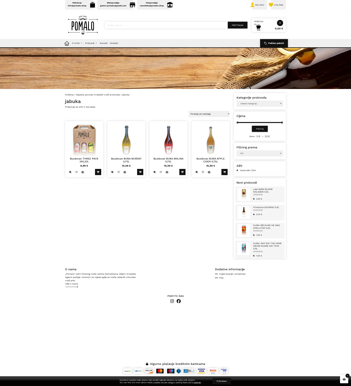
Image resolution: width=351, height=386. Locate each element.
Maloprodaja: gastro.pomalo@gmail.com (113, 4)
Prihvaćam (222, 381)
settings (197, 382)
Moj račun (259, 5)
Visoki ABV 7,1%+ (248, 170)
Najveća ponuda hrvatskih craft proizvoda (98, 94)
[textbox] (259, 104)
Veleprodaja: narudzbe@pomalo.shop (152, 4)
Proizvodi (89, 43)
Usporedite (83, 172)
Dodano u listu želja (76, 172)
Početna (69, 94)
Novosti (103, 43)
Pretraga (237, 25)
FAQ (221, 277)
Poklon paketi (276, 43)
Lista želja (278, 5)
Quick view (70, 172)
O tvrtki (76, 43)
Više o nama (71, 283)
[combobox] (260, 104)
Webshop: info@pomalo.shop (77, 4)
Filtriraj (260, 129)
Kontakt (114, 43)
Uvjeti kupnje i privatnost (232, 274)
